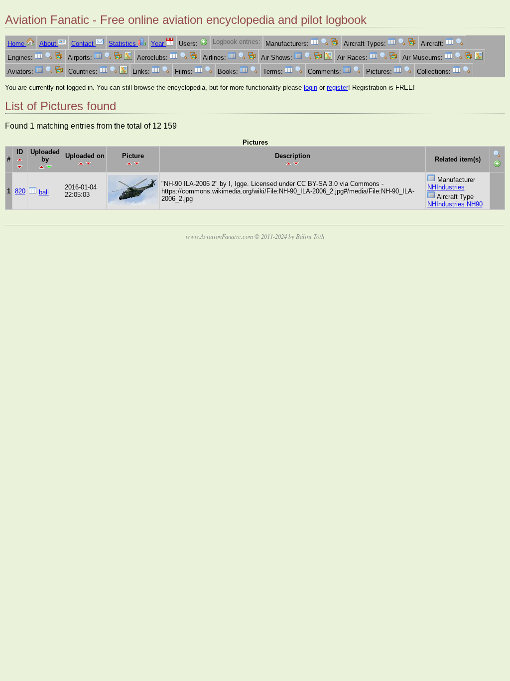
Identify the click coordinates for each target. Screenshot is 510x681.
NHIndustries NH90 (455, 204)
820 (20, 191)
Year (158, 43)
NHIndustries (446, 187)
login (310, 87)
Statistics (123, 43)
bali (44, 192)
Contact (83, 43)
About (48, 43)
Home (16, 43)
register (337, 87)
